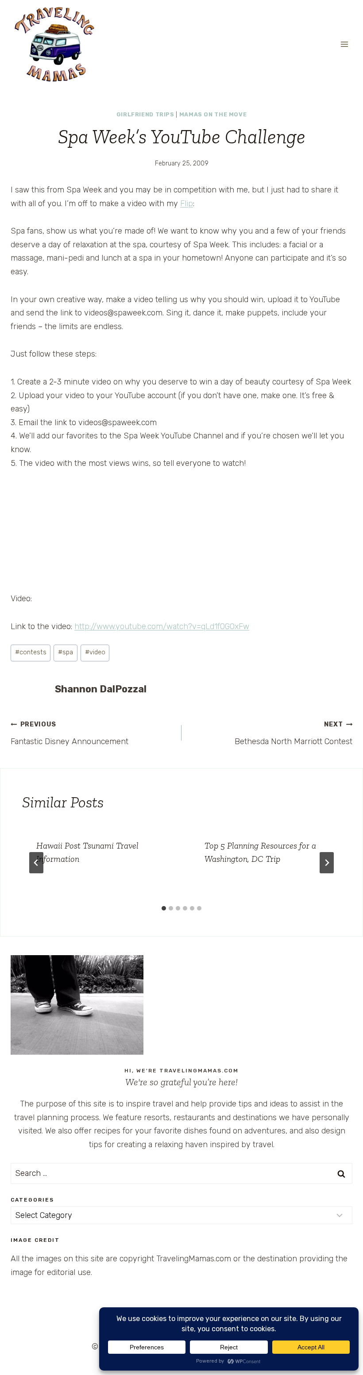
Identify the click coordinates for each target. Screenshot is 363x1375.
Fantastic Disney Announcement (69, 733)
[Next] (327, 862)
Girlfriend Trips (145, 114)
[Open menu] (344, 44)
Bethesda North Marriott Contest (293, 733)
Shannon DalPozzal (101, 689)
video (95, 652)
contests (30, 652)
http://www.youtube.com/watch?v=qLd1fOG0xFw (161, 626)
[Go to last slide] (36, 862)
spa (65, 652)
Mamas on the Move (213, 114)
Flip (186, 203)
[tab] (164, 908)
